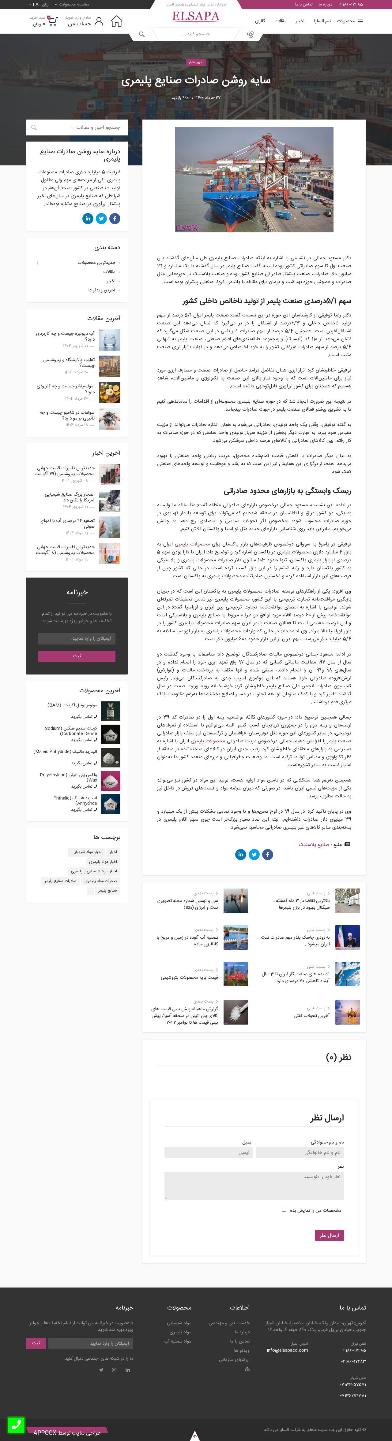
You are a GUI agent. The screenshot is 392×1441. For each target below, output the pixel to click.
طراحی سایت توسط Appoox (67, 1433)
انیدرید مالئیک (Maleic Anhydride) (65, 752)
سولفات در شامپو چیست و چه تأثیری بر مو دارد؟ (67, 415)
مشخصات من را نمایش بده (315, 1210)
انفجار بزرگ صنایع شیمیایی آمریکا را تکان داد (70, 497)
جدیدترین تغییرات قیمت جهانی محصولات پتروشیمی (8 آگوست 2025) (65, 553)
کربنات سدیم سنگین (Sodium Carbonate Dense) (71, 731)
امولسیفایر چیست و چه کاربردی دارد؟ (66, 389)
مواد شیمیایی (179, 1323)
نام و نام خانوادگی (327, 1142)
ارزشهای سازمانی (234, 1360)
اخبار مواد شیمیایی (86, 852)
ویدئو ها (242, 1350)
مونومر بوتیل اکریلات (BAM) (72, 705)
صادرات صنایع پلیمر (61, 881)
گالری (260, 21)
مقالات (280, 21)
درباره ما (325, 4)
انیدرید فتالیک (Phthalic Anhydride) (75, 801)
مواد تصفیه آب (177, 1341)
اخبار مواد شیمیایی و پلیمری (94, 871)
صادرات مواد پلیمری (101, 881)
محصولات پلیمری (192, 544)
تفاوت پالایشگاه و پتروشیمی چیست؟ (69, 363)
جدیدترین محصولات (96, 263)
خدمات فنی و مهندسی (229, 1323)
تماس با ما (304, 4)
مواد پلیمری (180, 1332)
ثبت (77, 656)
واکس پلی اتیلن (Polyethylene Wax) (68, 777)
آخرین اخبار (196, 62)
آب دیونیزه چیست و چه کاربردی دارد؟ (65, 336)
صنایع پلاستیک (314, 845)
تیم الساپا (322, 21)
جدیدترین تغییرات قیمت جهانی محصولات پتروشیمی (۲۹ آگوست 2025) (65, 474)
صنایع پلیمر (107, 890)
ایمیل (247, 1142)
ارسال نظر (329, 1236)
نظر (341, 1166)
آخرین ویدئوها (101, 290)
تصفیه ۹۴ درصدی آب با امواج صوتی (67, 523)
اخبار (300, 21)
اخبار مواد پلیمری (103, 862)
